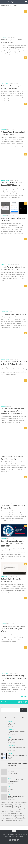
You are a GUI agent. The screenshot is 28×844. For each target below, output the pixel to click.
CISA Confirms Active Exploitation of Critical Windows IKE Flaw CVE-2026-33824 (13, 543)
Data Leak (3, 37)
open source (7, 813)
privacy (17, 813)
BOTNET (15, 802)
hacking (9, 809)
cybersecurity (16, 806)
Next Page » (23, 696)
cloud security (21, 802)
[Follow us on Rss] (23, 702)
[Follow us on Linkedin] (19, 702)
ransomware (16, 815)
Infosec (13, 809)
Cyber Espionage (5, 806)
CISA (18, 802)
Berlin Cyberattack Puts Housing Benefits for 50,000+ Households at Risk (13, 678)
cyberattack (15, 804)
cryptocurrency (9, 804)
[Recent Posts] (5, 717)
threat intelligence (22, 818)
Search (2, 707)
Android (7, 802)
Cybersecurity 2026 (6, 808)
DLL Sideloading (22, 808)
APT (12, 802)
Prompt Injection (9, 815)
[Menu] (26, 2)
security (10, 817)
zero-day (20, 820)
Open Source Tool (5, 264)
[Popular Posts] (14, 717)
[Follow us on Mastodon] (21, 702)
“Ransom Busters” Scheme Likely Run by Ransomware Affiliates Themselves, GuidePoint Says (12, 411)
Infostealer (23, 809)
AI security (4, 802)
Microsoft (18, 811)
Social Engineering (16, 817)
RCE (21, 815)
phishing (12, 813)
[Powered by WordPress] (10, 836)
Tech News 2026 (13, 818)
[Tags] (22, 717)
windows (11, 820)
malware (12, 811)
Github (2, 809)
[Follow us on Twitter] (26, 702)
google (5, 809)
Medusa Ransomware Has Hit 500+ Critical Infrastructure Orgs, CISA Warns (13, 628)
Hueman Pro (20, 836)
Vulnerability (4, 312)
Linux (9, 770)
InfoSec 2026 (18, 809)
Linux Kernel (6, 811)
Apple (11, 802)
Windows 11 (15, 820)
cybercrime (22, 804)
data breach (15, 808)
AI (1, 802)
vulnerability (5, 820)
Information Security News (8, 2)
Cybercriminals (5, 83)
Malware (3, 129)
